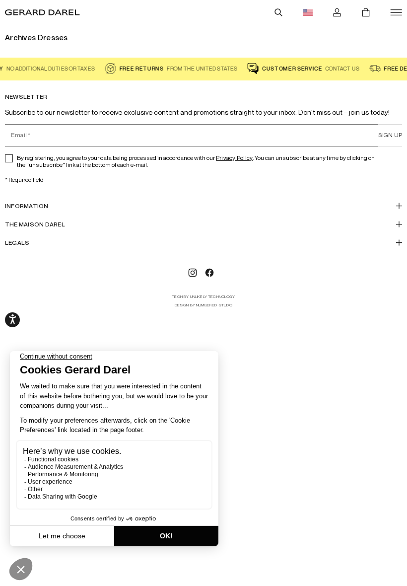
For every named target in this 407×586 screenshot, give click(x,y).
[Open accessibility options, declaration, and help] (12, 319)
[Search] (278, 12)
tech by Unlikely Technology (203, 296)
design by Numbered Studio (204, 305)
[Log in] (337, 12)
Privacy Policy (234, 157)
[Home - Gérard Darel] (42, 12)
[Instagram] (193, 273)
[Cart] (365, 12)
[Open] (396, 12)
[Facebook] (209, 273)
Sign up (390, 135)
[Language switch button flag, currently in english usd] (308, 12)
